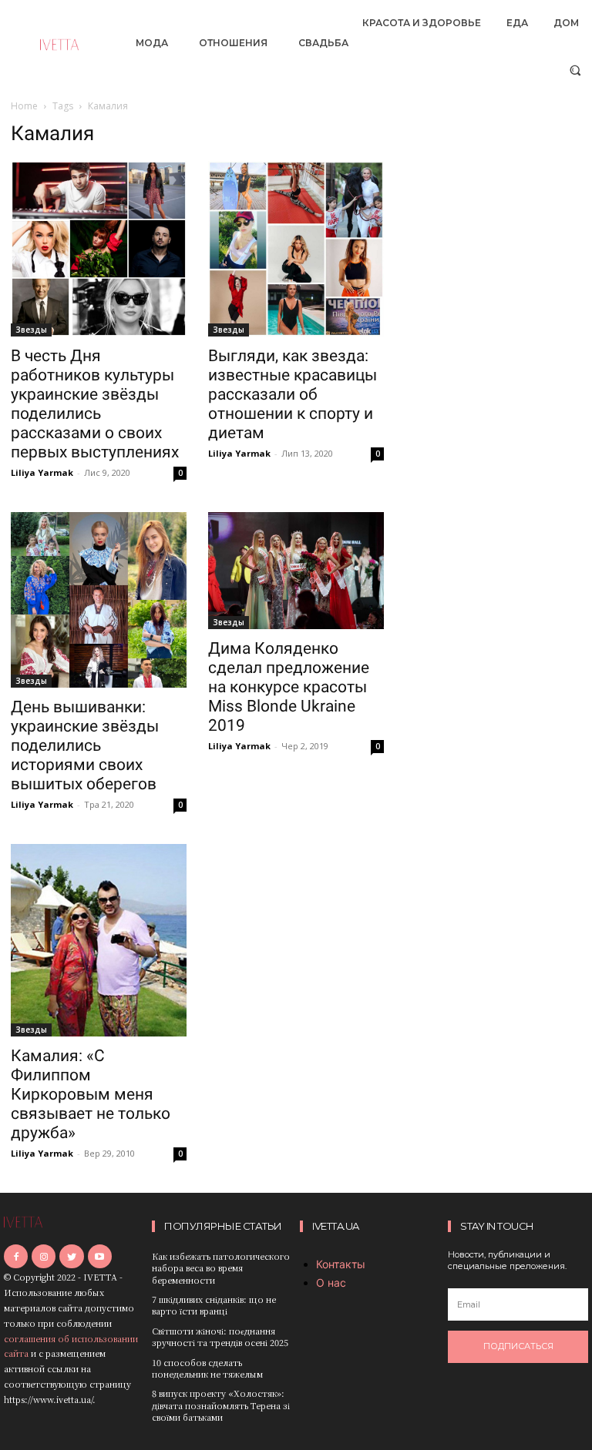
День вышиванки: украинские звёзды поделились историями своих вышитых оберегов (85, 745)
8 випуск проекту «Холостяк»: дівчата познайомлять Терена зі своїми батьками (221, 1405)
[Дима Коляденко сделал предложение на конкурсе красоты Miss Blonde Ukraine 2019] (296, 570)
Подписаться (518, 1346)
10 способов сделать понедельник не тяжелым (207, 1368)
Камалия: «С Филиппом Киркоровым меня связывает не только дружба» (90, 1094)
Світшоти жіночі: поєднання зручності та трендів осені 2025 (220, 1336)
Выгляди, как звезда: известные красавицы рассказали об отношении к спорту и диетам (292, 394)
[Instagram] (44, 1256)
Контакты (340, 1264)
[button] (575, 69)
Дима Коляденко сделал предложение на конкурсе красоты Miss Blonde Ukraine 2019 (288, 687)
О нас (331, 1282)
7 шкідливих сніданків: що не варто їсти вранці (214, 1305)
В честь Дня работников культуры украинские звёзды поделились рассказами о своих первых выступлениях (95, 404)
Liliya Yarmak (42, 472)
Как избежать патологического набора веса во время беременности (221, 1268)
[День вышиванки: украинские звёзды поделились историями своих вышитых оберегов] (99, 600)
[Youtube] (100, 1256)
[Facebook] (16, 1256)
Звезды (31, 329)
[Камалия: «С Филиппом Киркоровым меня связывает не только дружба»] (99, 940)
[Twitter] (71, 1256)
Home (24, 105)
